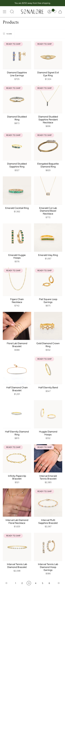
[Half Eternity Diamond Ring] (17, 414)
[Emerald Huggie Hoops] (17, 237)
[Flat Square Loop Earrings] (48, 282)
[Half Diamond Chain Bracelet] (17, 370)
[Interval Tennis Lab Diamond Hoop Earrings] (48, 547)
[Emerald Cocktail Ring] (17, 190)
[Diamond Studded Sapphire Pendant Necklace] (48, 99)
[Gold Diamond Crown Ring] (48, 326)
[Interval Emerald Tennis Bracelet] (48, 458)
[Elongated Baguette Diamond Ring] (48, 146)
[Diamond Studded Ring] (17, 99)
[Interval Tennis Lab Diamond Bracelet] (17, 547)
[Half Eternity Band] (48, 370)
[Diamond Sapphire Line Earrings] (17, 55)
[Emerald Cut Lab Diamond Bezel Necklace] (48, 190)
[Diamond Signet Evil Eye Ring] (48, 55)
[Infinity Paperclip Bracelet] (17, 458)
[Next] (57, 583)
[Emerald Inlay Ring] (48, 237)
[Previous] (8, 583)
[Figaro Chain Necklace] (17, 282)
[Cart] (60, 12)
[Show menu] (4, 12)
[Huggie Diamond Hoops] (48, 414)
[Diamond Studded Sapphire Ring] (17, 146)
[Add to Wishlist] (28, 269)
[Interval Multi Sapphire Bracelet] (48, 502)
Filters (9, 34)
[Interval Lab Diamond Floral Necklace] (17, 502)
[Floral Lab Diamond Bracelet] (17, 326)
